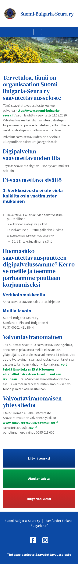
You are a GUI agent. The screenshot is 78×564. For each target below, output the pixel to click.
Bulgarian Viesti (39, 499)
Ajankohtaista (39, 478)
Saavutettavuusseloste (53, 554)
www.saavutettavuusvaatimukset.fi (30, 422)
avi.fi (33, 427)
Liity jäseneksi (39, 458)
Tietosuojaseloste (21, 554)
